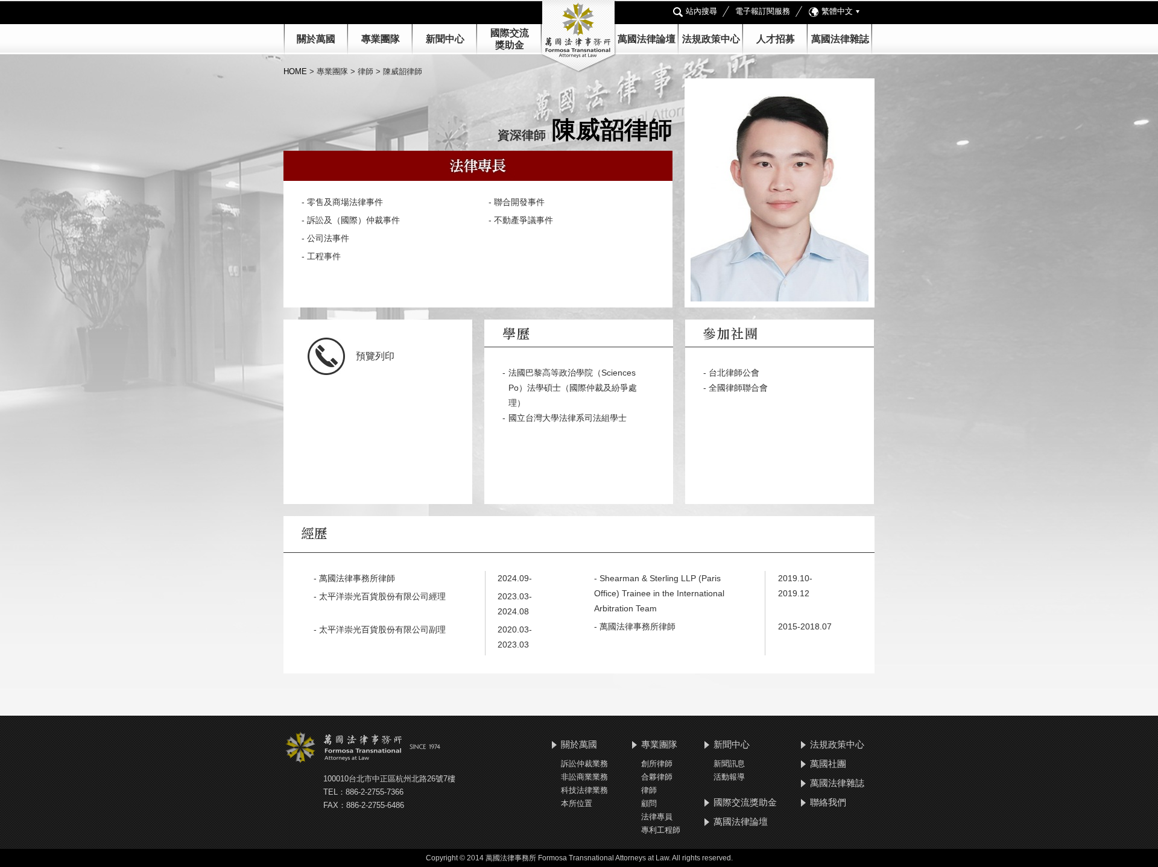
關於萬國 (316, 39)
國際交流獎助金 (745, 802)
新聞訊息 (729, 763)
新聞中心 (731, 744)
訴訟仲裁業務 (584, 763)
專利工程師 (660, 829)
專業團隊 (380, 39)
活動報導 (729, 776)
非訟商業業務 (584, 776)
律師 (649, 790)
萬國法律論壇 (647, 39)
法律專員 (656, 816)
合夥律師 (656, 776)
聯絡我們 (828, 802)
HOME (296, 71)
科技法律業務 (584, 790)
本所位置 (576, 803)
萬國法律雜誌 (840, 39)
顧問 (649, 803)
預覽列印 (375, 356)
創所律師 (656, 763)
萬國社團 (828, 763)
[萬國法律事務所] (579, 36)
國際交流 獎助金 (509, 39)
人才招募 (775, 39)
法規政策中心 (711, 39)
